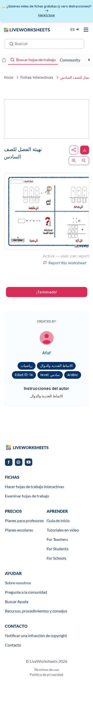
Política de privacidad (46, 674)
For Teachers (57, 539)
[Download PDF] (84, 150)
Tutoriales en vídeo (63, 530)
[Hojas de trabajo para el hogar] (4, 60)
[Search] (10, 43)
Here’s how (46, 15)
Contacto (13, 645)
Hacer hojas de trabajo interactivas (34, 486)
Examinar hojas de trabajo (27, 495)
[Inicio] (27, 29)
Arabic (72, 374)
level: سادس (50, 374)
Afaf (46, 352)
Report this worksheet (67, 263)
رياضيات (26, 365)
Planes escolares (19, 530)
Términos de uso (46, 669)
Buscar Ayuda (16, 601)
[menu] (86, 30)
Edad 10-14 (24, 374)
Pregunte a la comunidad (26, 592)
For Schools (56, 558)
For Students (57, 548)
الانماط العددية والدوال (56, 365)
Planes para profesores (24, 520)
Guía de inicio (58, 520)
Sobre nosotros (18, 582)
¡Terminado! (46, 292)
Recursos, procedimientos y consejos (36, 610)
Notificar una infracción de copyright (36, 635)
